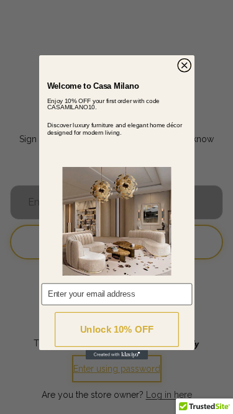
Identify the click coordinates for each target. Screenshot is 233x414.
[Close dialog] (184, 65)
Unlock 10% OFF (116, 329)
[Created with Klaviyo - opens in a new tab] (117, 354)
